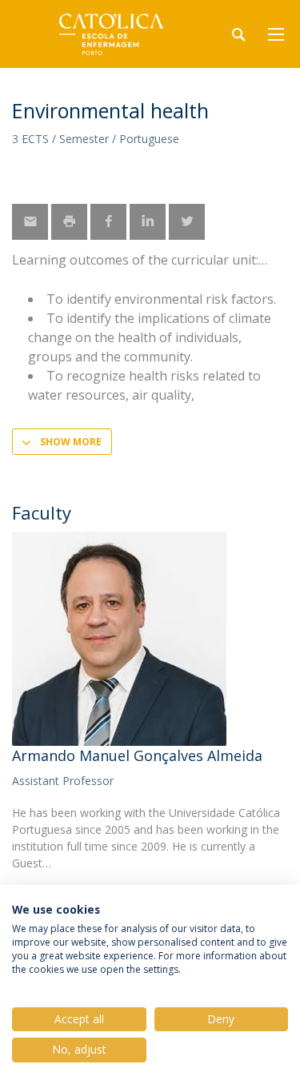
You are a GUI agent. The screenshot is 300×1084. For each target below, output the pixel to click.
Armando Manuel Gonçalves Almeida (137, 755)
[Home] (112, 34)
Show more (71, 441)
